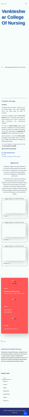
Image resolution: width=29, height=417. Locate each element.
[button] (3, 46)
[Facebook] (2, 366)
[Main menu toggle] (26, 3)
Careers (5, 397)
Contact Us (5, 400)
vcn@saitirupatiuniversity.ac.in (11, 328)
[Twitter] (6, 366)
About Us (5, 381)
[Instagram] (10, 366)
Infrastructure (6, 394)
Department (6, 391)
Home (4, 378)
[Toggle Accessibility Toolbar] (25, 413)
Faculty (4, 387)
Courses (5, 384)
